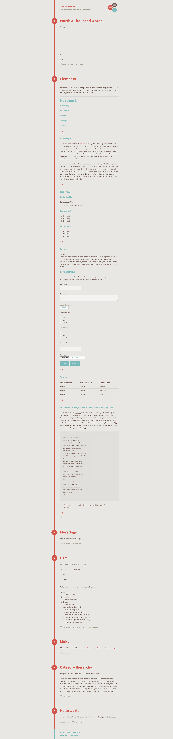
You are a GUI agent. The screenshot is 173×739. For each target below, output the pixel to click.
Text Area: (63, 294)
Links (64, 641)
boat (79, 64)
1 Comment (94, 627)
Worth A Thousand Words (81, 20)
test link (82, 144)
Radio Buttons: (65, 313)
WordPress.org (89, 648)
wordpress (78, 544)
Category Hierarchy (76, 667)
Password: (63, 343)
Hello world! (70, 710)
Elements (68, 78)
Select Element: (65, 305)
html (76, 627)
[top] (61, 131)
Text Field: (63, 284)
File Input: (63, 355)
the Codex (98, 648)
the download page (111, 648)
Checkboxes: (64, 328)
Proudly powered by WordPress (70, 732)
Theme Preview (68, 6)
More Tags (68, 532)
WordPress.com (74, 735)
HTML (64, 557)
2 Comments (78, 722)
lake (82, 64)
